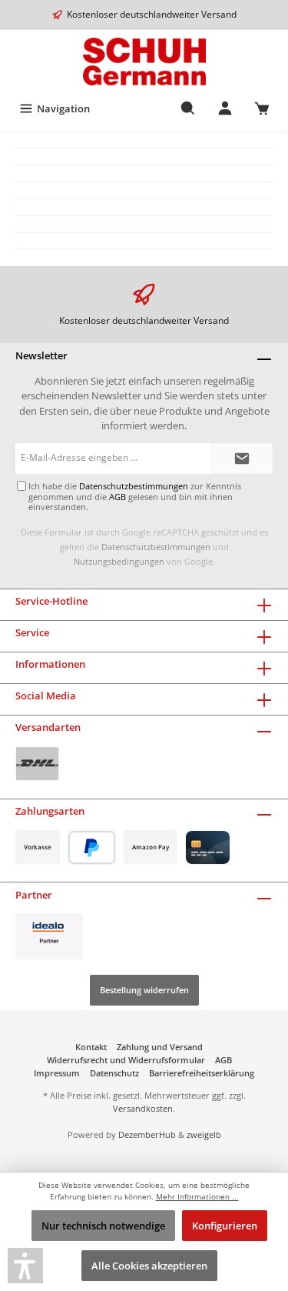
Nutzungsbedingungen (119, 561)
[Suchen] (188, 108)
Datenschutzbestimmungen (155, 546)
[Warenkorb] (261, 108)
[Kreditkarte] (207, 847)
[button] (25, 1265)
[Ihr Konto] (225, 108)
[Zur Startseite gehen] (144, 61)
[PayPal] (92, 847)
